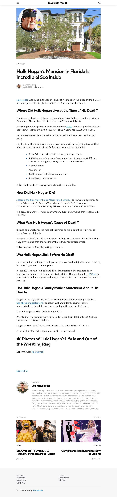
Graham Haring (30, 85)
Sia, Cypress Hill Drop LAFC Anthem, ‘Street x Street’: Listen (35, 452)
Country (21, 64)
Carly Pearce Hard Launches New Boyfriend (81, 452)
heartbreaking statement (29, 302)
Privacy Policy (63, 478)
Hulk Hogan (22, 99)
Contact (61, 475)
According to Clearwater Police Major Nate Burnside (43, 199)
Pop (19, 445)
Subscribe (62, 480)
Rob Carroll (37, 351)
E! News (92, 274)
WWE (69, 126)
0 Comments (38, 87)
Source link (22, 370)
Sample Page (21, 480)
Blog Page (20, 475)
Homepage (20, 478)
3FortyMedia (38, 490)
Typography (20, 482)
